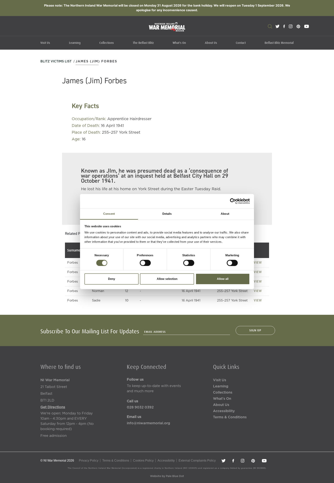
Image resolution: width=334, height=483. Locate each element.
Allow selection (167, 279)
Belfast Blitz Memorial (279, 43)
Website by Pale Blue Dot (167, 476)
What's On (179, 43)
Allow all (222, 279)
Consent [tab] (109, 213)
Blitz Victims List (56, 61)
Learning (75, 43)
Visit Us (45, 43)
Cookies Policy (143, 460)
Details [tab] (167, 213)
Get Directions (52, 407)
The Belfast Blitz (143, 43)
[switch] (145, 263)
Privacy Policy (88, 460)
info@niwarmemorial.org (148, 423)
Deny (111, 279)
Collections (106, 43)
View (258, 262)
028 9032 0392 (140, 407)
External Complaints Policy (197, 460)
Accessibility (224, 411)
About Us (211, 43)
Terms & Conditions (230, 417)
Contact (241, 43)
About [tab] (225, 213)
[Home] (167, 29)
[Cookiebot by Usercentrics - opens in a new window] (233, 201)
